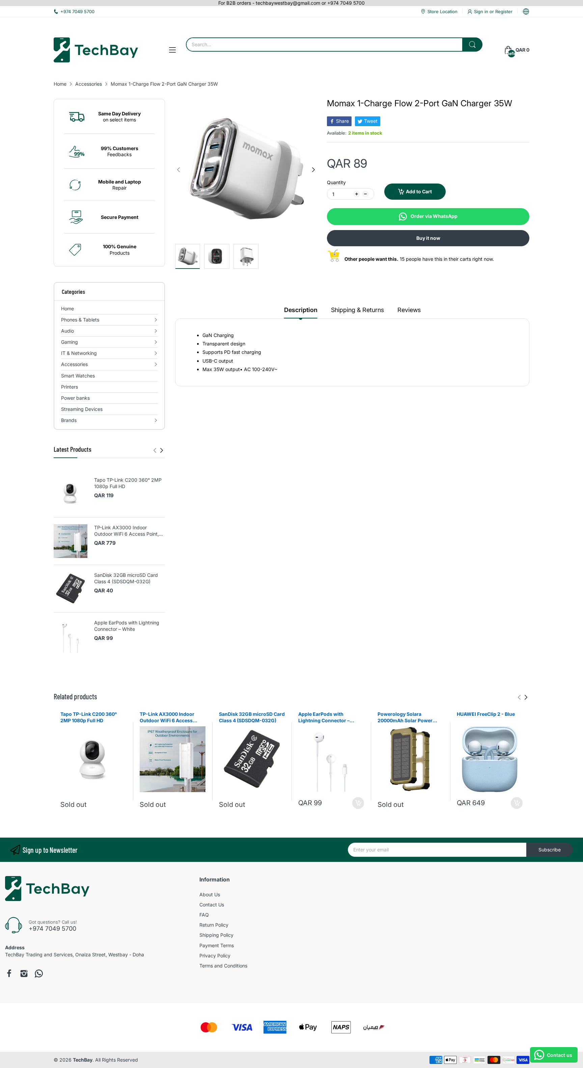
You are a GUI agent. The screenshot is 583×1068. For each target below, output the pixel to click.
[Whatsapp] (39, 973)
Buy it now (428, 238)
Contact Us (211, 904)
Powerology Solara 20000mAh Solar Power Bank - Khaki (405, 717)
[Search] (472, 44)
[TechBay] (96, 49)
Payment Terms (216, 945)
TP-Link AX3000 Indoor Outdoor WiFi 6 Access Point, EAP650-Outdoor (126, 531)
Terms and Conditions (223, 965)
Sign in (482, 11)
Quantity (336, 182)
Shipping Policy (216, 935)
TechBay (82, 1060)
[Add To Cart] (358, 803)
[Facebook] (9, 973)
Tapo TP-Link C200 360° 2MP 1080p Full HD (128, 483)
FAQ (204, 915)
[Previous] (161, 450)
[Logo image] (208, 1027)
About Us (209, 894)
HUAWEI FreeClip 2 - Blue (486, 714)
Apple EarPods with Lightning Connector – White (126, 626)
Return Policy (213, 925)
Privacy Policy (214, 955)
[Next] (154, 450)
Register (503, 11)
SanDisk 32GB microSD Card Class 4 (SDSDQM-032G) (126, 578)
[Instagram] (24, 973)
